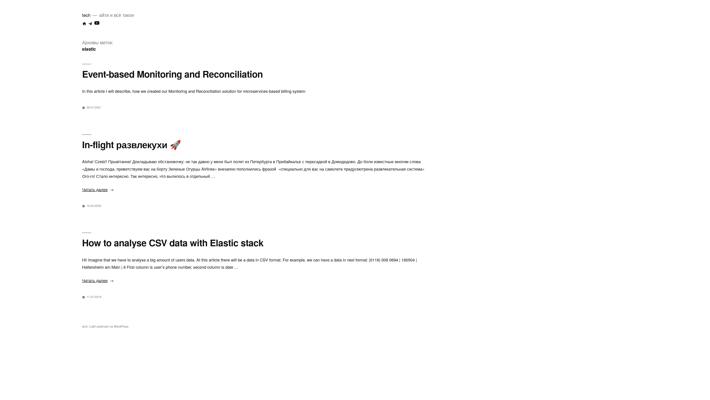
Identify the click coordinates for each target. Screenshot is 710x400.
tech (86, 15)
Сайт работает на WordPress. (109, 326)
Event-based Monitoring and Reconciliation (172, 73)
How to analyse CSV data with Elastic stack (172, 242)
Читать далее (98, 189)
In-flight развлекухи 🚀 (131, 144)
